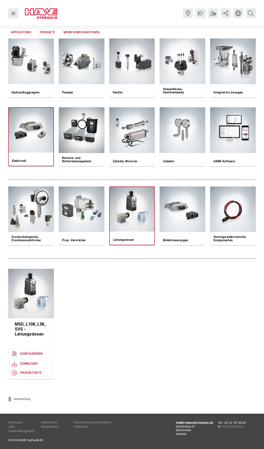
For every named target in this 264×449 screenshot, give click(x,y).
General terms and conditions (92, 422)
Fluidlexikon (81, 426)
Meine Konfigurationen (81, 32)
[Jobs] (200, 16)
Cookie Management (21, 431)
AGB (11, 426)
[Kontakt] (188, 16)
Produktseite (31, 372)
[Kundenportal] (213, 16)
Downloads (29, 363)
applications (21, 32)
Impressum (15, 422)
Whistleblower (50, 426)
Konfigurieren (31, 353)
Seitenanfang (22, 399)
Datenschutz (49, 422)
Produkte (47, 32)
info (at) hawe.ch (232, 426)
